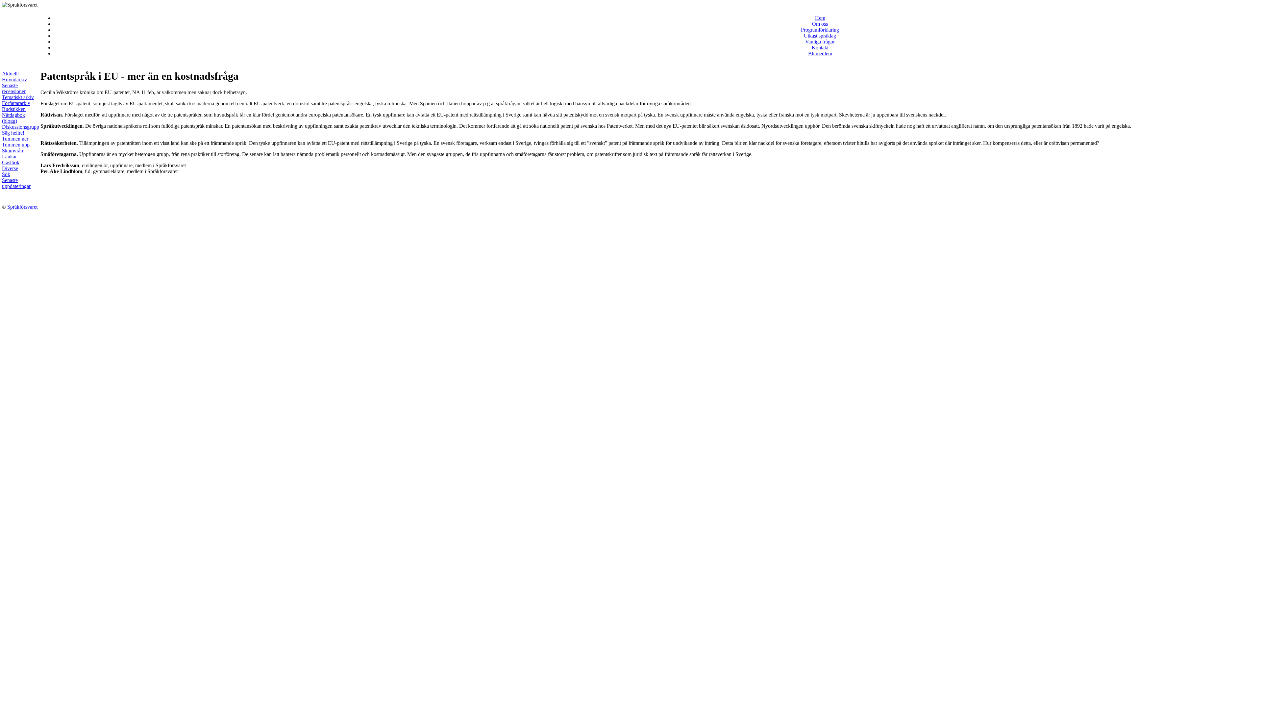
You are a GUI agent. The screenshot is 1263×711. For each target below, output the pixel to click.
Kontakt (820, 47)
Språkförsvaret (22, 207)
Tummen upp (16, 144)
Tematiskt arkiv (18, 97)
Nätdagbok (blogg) (13, 118)
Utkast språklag (820, 36)
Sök (6, 174)
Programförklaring (820, 30)
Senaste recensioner (14, 88)
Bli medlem (820, 53)
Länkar (9, 156)
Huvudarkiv (14, 79)
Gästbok (10, 162)
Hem (820, 18)
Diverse (10, 168)
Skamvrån (12, 150)
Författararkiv (16, 103)
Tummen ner (15, 139)
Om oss (820, 24)
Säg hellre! (13, 133)
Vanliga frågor (820, 41)
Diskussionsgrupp (20, 127)
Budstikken (14, 109)
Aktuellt (10, 73)
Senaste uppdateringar (16, 183)
